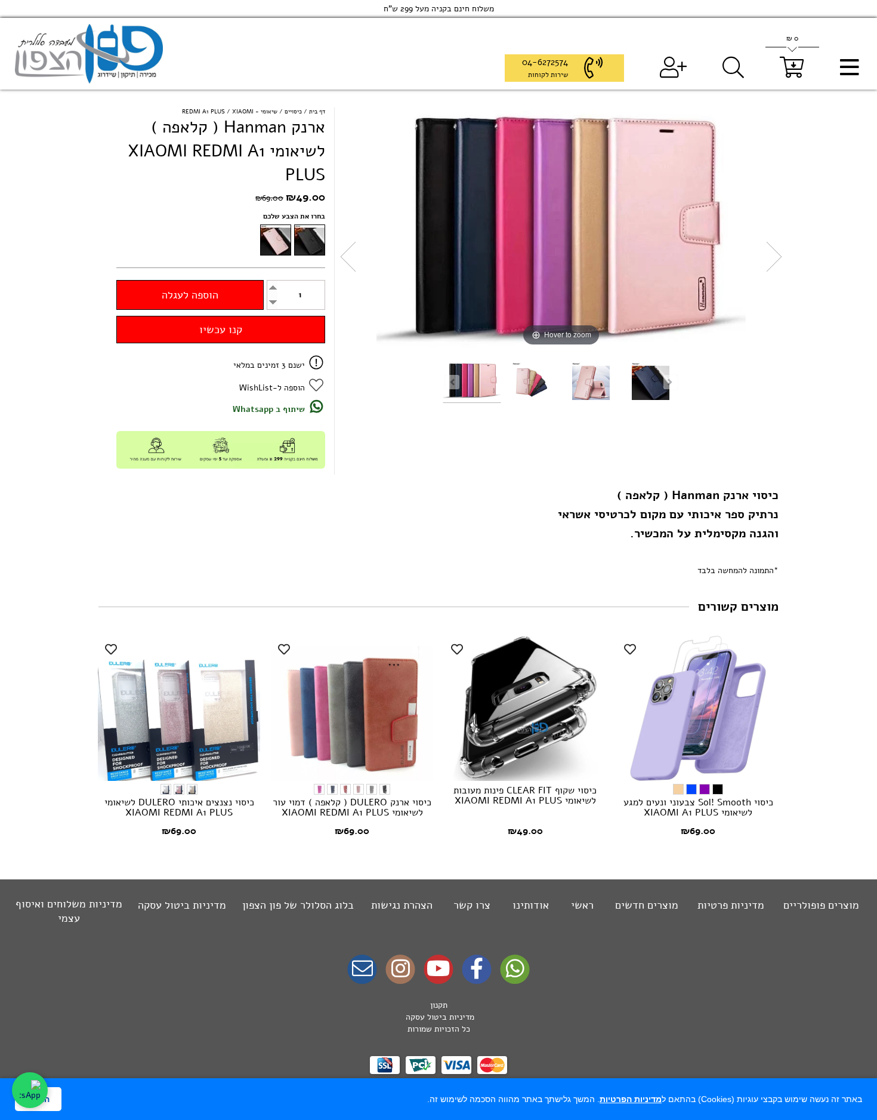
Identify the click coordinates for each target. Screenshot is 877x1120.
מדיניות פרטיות (730, 905)
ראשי (582, 905)
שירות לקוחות (548, 74)
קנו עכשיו (220, 329)
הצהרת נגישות (402, 905)
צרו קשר (471, 905)
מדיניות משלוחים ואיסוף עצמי (69, 911)
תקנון (438, 1005)
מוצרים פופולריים (821, 905)
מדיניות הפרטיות (631, 1099)
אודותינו (530, 905)
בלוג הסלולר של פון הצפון (298, 905)
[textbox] (438, 1017)
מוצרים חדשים (646, 905)
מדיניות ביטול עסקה (182, 905)
